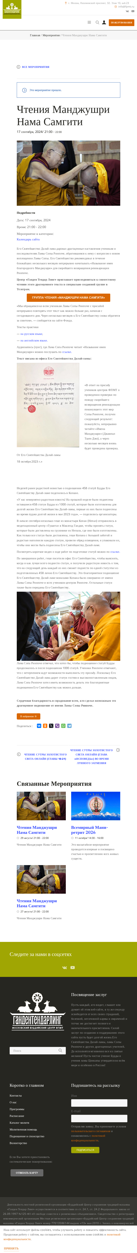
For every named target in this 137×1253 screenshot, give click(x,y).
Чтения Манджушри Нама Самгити (37, 829)
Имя (74, 1095)
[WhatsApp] (63, 726)
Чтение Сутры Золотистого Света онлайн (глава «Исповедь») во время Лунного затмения (91, 756)
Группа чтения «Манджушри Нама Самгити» (68, 297)
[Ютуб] (132, 11)
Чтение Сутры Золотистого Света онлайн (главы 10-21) (45, 756)
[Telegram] (69, 726)
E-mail (76, 1111)
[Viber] (57, 726)
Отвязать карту (27, 1172)
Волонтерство (18, 1143)
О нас (13, 1102)
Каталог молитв (19, 1123)
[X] (51, 726)
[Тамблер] (64, 967)
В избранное (27, 716)
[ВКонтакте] (39, 726)
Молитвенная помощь (23, 1129)
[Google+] (127, 11)
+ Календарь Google (36, 74)
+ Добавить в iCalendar (71, 74)
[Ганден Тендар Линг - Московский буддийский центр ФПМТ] (12, 9)
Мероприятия (51, 35)
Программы (17, 1109)
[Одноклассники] (45, 726)
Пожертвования (121, 22)
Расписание (17, 1116)
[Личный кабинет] (104, 23)
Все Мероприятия (35, 67)
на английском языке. (34, 340)
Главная (35, 35)
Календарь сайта (28, 239)
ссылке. (67, 352)
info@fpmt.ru (126, 6)
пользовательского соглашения (90, 1131)
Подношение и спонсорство (27, 1136)
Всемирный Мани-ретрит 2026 (89, 829)
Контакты (16, 1095)
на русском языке (31, 334)
